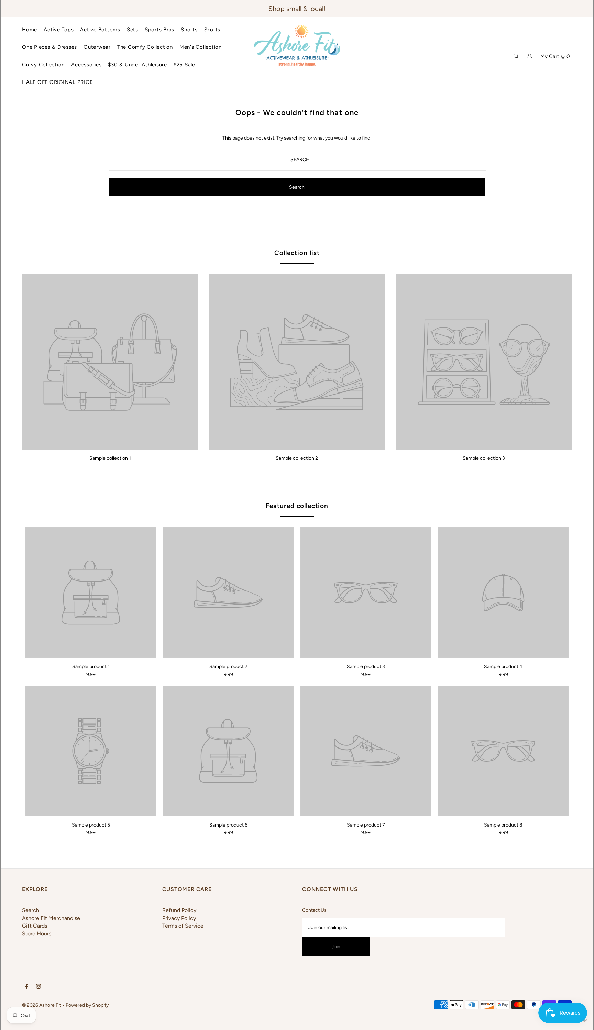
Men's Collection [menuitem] (200, 47)
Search (30, 910)
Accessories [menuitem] (86, 65)
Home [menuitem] (29, 29)
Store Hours (36, 933)
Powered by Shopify (87, 1005)
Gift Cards (34, 925)
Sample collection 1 (110, 458)
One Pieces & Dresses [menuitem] (49, 47)
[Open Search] (516, 56)
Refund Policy (179, 910)
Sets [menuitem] (132, 29)
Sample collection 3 (484, 458)
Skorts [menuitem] (212, 29)
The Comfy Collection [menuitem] (145, 47)
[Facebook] (26, 987)
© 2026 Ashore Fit (41, 1005)
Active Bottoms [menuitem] (100, 29)
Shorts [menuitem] (189, 29)
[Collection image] (110, 448)
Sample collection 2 (297, 458)
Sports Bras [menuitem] (159, 29)
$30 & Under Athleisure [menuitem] (137, 65)
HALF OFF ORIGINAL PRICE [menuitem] (57, 82)
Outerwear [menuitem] (97, 47)
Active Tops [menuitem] (59, 29)
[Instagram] (38, 987)
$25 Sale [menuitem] (184, 65)
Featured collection (297, 506)
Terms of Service (183, 925)
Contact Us (314, 910)
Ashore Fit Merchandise (51, 918)
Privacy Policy (179, 918)
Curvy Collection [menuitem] (43, 65)
